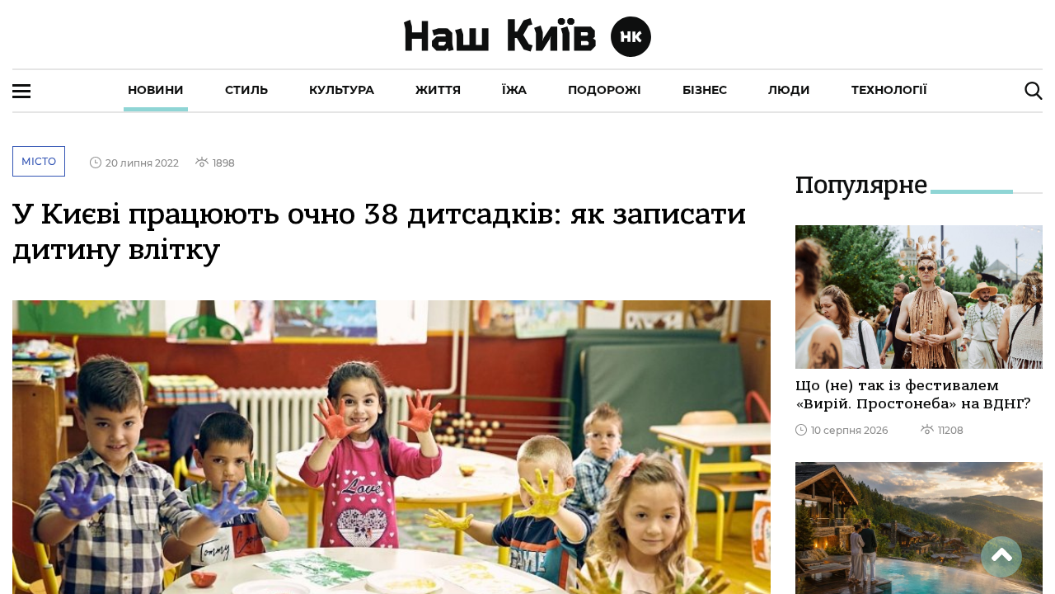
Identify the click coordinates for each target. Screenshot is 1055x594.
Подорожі (604, 89)
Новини (156, 89)
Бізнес (704, 89)
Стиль (246, 89)
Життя (438, 89)
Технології (889, 89)
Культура (341, 89)
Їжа (514, 89)
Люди (789, 89)
